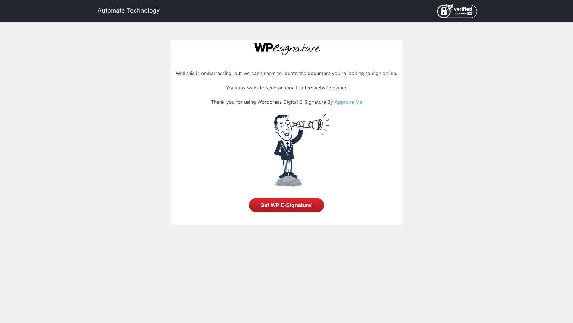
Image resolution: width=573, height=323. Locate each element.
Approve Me (348, 102)
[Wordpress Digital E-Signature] (286, 48)
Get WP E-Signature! (286, 205)
